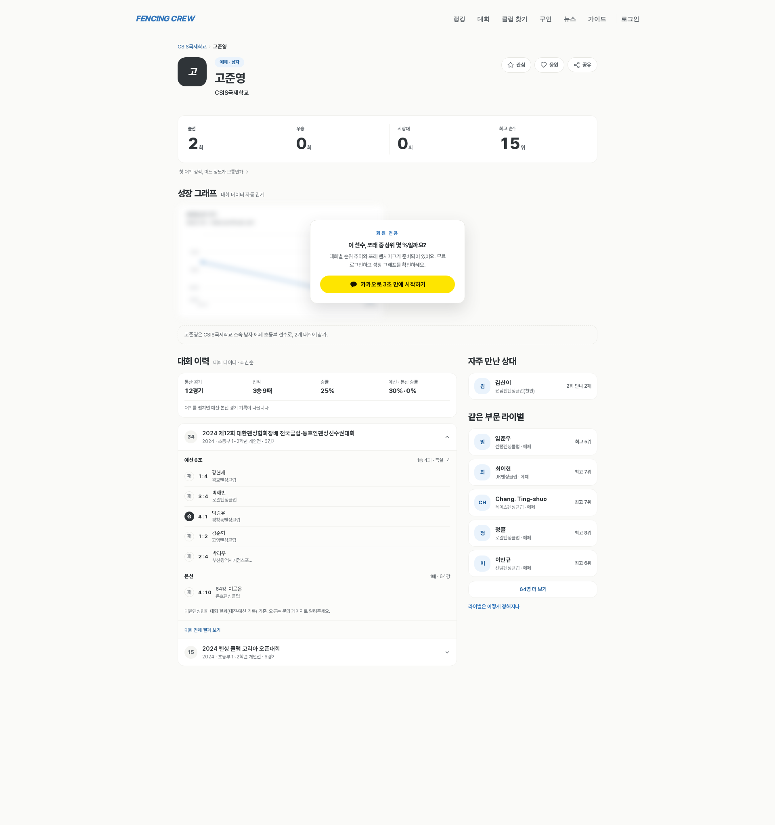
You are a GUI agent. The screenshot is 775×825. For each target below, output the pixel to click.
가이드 (597, 19)
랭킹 (459, 19)
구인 (546, 19)
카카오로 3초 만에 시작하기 (393, 284)
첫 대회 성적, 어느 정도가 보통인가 (211, 172)
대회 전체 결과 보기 (202, 630)
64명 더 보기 (533, 589)
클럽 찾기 (515, 19)
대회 (484, 19)
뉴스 (570, 19)
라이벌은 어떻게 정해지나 (493, 607)
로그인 (630, 19)
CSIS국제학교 (192, 47)
